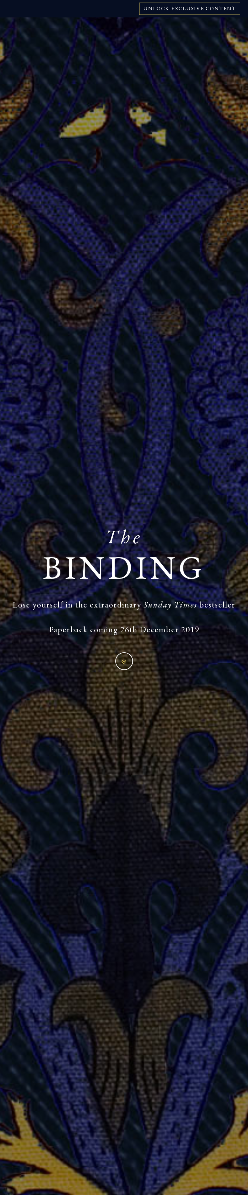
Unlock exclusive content (189, 8)
